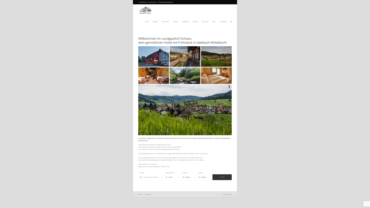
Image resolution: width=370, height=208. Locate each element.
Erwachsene (170, 172)
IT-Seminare (223, 22)
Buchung (205, 22)
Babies (200, 172)
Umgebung (185, 22)
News (213, 22)
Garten (175, 22)
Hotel (147, 22)
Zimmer (155, 22)
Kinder (185, 172)
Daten (142, 172)
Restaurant (165, 22)
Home (140, 194)
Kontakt (195, 22)
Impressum (148, 194)
